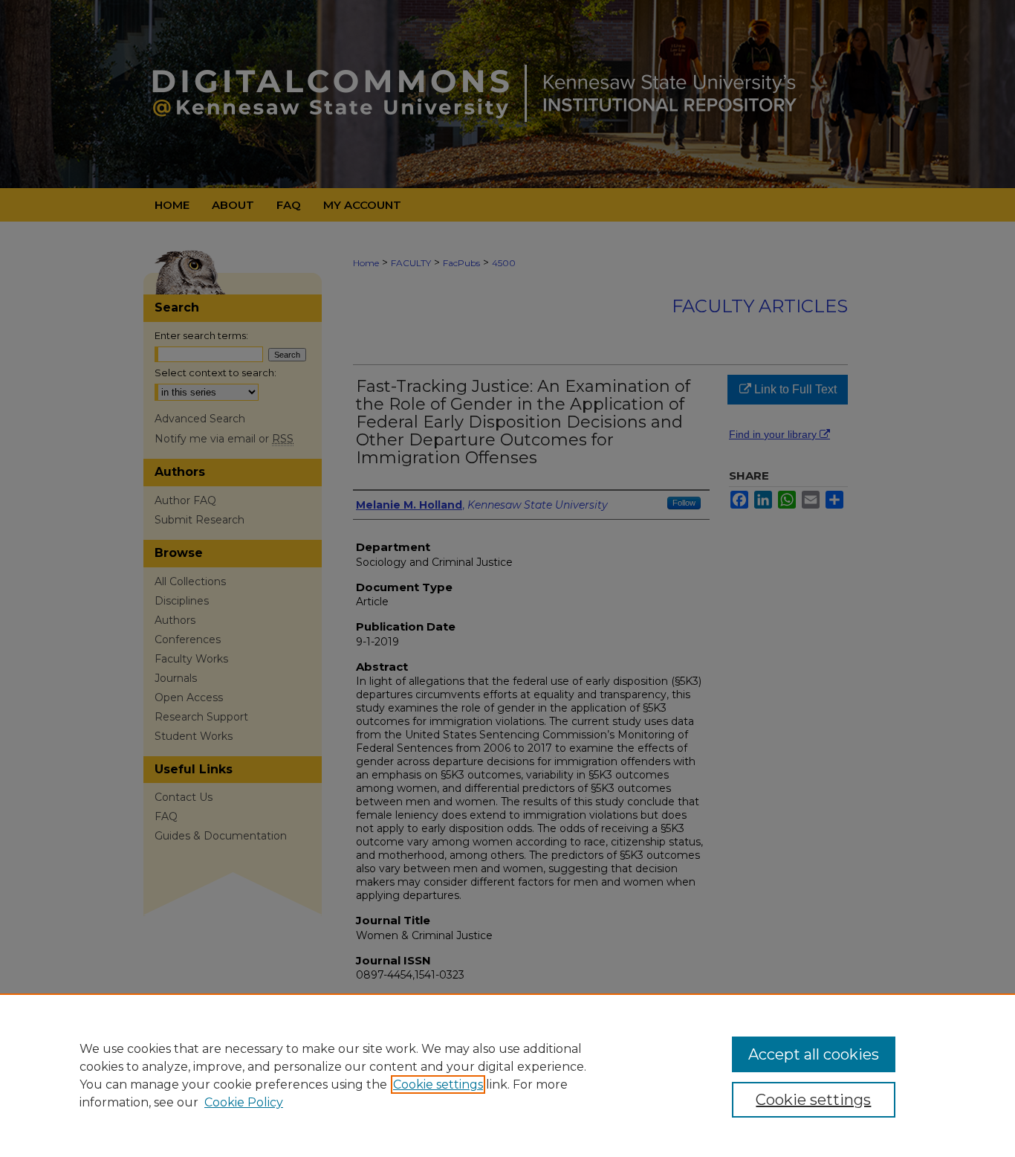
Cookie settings (438, 1084)
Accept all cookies (813, 1054)
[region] (507, 1075)
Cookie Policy (243, 1102)
